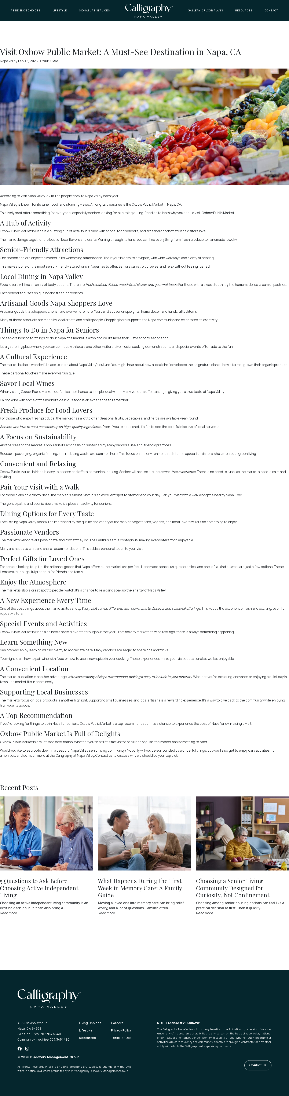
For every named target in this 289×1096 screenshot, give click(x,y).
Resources (87, 1038)
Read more (8, 913)
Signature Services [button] (94, 10)
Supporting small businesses (110, 700)
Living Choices (90, 1023)
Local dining (9, 522)
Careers (117, 1023)
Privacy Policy (121, 1030)
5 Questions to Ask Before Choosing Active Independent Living (39, 888)
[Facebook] (20, 1048)
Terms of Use (121, 1038)
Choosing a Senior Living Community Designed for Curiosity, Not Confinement (232, 888)
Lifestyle (85, 1030)
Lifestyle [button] (59, 10)
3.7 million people (59, 196)
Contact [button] (271, 10)
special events (72, 632)
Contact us (104, 755)
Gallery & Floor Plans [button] (205, 10)
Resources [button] (243, 10)
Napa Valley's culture (94, 364)
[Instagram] (27, 1048)
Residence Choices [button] (25, 10)
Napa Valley (9, 61)
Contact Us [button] (258, 1065)
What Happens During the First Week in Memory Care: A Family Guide (140, 888)
